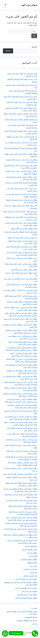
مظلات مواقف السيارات (28, 559)
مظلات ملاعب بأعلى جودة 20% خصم (24, 270)
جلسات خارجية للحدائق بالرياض (26, 588)
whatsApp (5, 633)
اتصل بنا (34, 608)
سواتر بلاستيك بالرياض (29, 549)
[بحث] (34, 36)
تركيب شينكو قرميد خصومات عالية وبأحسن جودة (20, 474)
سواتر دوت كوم (29, 4)
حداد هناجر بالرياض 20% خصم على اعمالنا (22, 238)
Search (34, 47)
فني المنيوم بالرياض (30, 576)
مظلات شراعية (32, 553)
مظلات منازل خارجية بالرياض (27, 595)
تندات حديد (33, 572)
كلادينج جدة (33, 556)
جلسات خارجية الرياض (29, 591)
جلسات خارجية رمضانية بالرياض (26, 579)
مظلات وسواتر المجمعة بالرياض (26, 598)
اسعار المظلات (32, 563)
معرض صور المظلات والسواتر (26, 620)
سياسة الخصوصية (31, 617)
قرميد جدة (33, 566)
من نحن (34, 624)
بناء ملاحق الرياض (31, 546)
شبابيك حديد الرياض (30, 569)
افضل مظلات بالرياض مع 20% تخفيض (23, 228)
